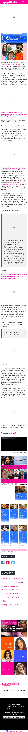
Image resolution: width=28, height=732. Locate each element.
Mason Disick (14, 590)
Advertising (16, 704)
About (9, 704)
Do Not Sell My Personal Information (14, 717)
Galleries (23, 690)
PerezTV (13, 690)
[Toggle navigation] (23, 2)
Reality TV (17, 593)
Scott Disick (5, 597)
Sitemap (21, 707)
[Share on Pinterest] (8, 562)
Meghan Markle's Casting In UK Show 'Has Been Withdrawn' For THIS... (7, 467)
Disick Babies (18, 578)
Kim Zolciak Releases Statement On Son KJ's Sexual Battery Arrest (6, 480)
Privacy (9, 707)
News (6, 690)
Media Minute (6, 593)
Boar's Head (24, 452)
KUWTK (4, 590)
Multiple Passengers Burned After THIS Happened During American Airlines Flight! (20, 468)
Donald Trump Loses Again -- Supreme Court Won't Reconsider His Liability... (20, 480)
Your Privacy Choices (15, 731)
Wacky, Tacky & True (9, 605)
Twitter (4, 601)
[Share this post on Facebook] (3, 562)
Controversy (6, 578)
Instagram (11, 433)
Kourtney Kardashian (9, 586)
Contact (9, 709)
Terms (15, 707)
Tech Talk (15, 597)
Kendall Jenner (17, 582)
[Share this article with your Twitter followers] (13, 562)
